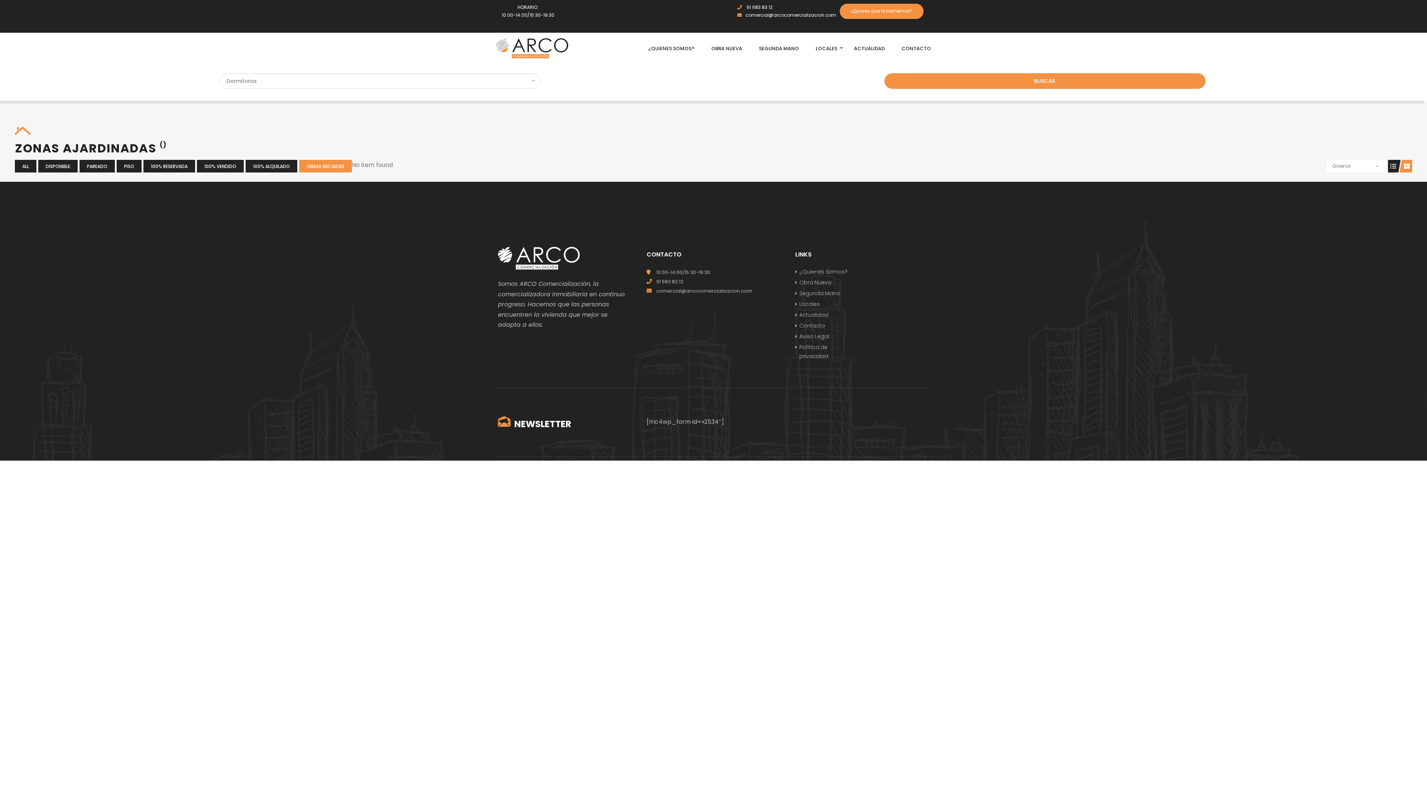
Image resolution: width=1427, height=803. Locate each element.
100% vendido (220, 166)
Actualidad (813, 315)
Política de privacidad (813, 352)
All (25, 166)
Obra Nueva (815, 282)
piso (129, 166)
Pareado (97, 166)
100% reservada (169, 166)
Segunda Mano (819, 293)
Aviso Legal (814, 336)
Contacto (812, 325)
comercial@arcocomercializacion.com (790, 15)
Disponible (58, 166)
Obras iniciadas (325, 166)
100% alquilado (271, 166)
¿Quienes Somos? (823, 271)
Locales (809, 304)
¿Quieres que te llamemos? (881, 11)
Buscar (1044, 81)
